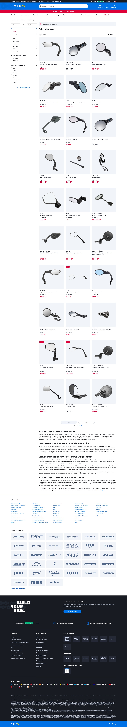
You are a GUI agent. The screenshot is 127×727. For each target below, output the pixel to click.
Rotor (76, 522)
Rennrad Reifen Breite (80, 513)
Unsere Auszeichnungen (17, 645)
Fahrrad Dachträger (36, 505)
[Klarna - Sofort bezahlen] (103, 639)
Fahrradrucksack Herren (38, 518)
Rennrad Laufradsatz (80, 511)
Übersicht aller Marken (18, 588)
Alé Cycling (13, 509)
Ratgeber (38, 666)
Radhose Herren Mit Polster (81, 505)
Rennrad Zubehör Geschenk (81, 515)
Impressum (14, 637)
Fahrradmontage (40, 663)
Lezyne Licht (56, 511)
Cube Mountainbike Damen (17, 513)
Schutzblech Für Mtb (101, 503)
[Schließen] (115, 23)
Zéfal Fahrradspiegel (16, 503)
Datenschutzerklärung (17, 653)
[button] (24, 39)
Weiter (86, 422)
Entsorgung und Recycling (18, 658)
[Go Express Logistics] (103, 659)
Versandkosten (40, 645)
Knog (54, 507)
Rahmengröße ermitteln (42, 653)
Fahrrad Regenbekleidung (38, 507)
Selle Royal (98, 507)
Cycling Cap (13, 515)
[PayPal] (94, 639)
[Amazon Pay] (112, 639)
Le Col (54, 509)
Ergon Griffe (35, 503)
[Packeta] (112, 659)
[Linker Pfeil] (40, 49)
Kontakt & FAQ (40, 637)
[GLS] (94, 659)
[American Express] (85, 639)
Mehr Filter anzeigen (25, 87)
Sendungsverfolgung (42, 650)
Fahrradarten (35, 513)
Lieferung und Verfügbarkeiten (44, 658)
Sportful (98, 509)
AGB (12, 647)
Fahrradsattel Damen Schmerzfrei (40, 522)
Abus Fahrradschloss (16, 507)
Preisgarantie (40, 661)
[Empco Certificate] (67, 671)
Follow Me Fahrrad (57, 503)
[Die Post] (85, 659)
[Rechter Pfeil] (62, 49)
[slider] (11, 28)
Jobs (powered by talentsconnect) (20, 642)
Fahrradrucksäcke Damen (38, 520)
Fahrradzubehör (23, 20)
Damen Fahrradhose (15, 518)
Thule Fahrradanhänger (101, 511)
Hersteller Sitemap (41, 655)
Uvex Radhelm (99, 513)
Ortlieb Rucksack (57, 522)
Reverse (77, 518)
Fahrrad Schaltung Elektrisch (39, 511)
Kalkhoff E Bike (56, 505)
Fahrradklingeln (100, 490)
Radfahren (16, 20)
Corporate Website (16, 639)
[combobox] (103, 34)
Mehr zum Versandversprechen (75, 711)
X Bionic (98, 515)
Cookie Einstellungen (16, 655)
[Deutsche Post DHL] (67, 659)
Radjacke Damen (79, 507)
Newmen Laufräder (58, 520)
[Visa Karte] (76, 639)
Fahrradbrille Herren (37, 515)
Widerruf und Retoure (42, 639)
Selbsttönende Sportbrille (102, 505)
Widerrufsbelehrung (16, 650)
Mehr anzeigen (15, 51)
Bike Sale (55, 11)
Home (12, 20)
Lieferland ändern (50, 701)
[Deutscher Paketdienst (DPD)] (76, 659)
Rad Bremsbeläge (79, 503)
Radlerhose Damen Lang (80, 509)
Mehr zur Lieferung (29, 708)
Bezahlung (39, 647)
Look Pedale (56, 515)
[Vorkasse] (67, 647)
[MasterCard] (67, 639)
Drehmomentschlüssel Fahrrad (18, 520)
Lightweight (56, 513)
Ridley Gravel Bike (79, 520)
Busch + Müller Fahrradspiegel (18, 505)
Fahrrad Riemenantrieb (37, 509)
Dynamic (13, 522)
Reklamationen (40, 642)
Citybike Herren (14, 511)
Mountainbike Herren (58, 518)
